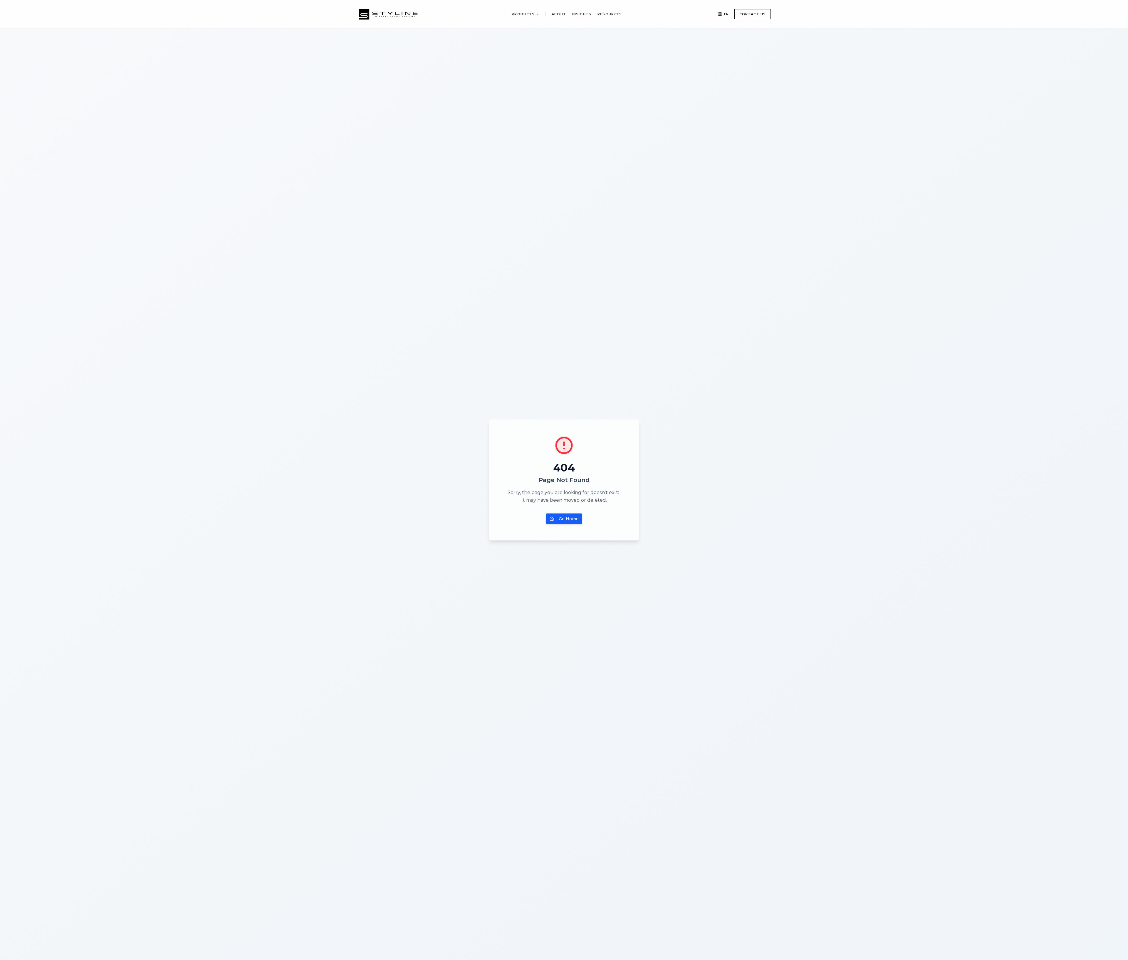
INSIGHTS (582, 14)
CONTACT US (752, 14)
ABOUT (559, 14)
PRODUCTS (523, 14)
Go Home (569, 518)
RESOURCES (609, 14)
